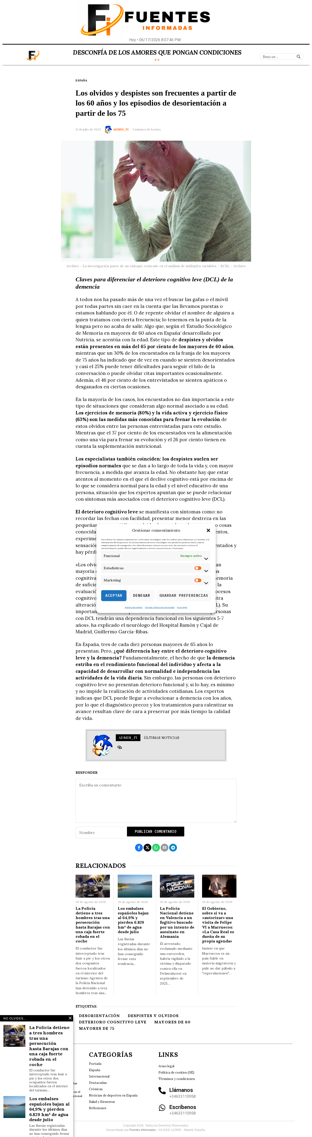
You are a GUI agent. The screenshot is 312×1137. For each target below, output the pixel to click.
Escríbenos (182, 1107)
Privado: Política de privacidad (160, 607)
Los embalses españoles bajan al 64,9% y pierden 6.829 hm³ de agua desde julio (133, 920)
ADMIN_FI (120, 129)
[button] (208, 530)
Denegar (141, 595)
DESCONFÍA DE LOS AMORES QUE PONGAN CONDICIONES (157, 52)
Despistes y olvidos (153, 1015)
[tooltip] (120, 747)
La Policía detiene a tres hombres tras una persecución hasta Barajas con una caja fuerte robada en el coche (93, 924)
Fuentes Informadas (142, 1130)
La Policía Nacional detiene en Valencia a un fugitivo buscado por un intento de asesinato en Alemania (177, 922)
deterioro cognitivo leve (112, 1021)
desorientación (99, 1015)
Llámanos (181, 1090)
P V (157, 60)
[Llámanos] (162, 1090)
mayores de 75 (97, 1028)
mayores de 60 (172, 1021)
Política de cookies (134, 607)
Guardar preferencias (183, 595)
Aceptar (113, 595)
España (81, 80)
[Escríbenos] (162, 1107)
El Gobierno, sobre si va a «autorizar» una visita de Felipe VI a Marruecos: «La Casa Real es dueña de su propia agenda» (218, 924)
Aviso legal (182, 607)
